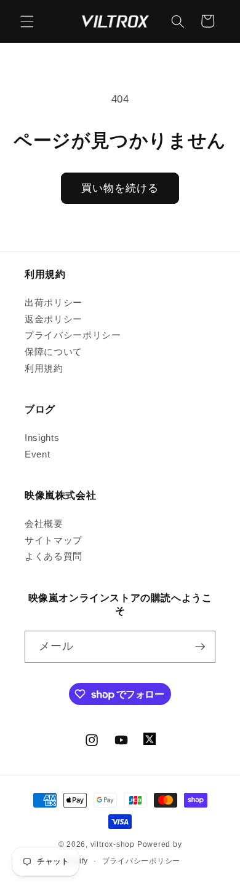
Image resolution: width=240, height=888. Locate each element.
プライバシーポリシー (73, 335)
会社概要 (44, 523)
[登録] (200, 647)
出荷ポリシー (53, 302)
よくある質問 (53, 556)
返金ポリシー (53, 319)
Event (37, 454)
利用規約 (44, 368)
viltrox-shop (112, 844)
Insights (42, 437)
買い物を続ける (120, 187)
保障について (53, 351)
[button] (27, 21)
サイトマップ (53, 540)
